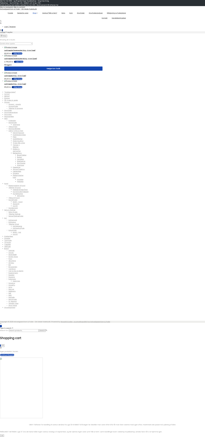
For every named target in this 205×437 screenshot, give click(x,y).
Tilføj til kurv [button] (18, 53)
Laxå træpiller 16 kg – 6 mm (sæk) (15, 84)
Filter (4, 36)
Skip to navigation (6, 7)
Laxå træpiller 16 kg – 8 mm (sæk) (15, 76)
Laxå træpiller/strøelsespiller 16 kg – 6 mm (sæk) (19, 50)
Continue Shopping (7, 355)
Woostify (64, 322)
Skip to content (19, 7)
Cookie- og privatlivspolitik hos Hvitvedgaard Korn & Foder (88, 322)
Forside (2, 32)
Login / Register (10, 27)
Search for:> (4, 330)
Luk (2, 436)
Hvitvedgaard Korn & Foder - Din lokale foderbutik (18, 9)
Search (42, 330)
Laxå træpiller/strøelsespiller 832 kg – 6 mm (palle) (20, 59)
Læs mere (19, 62)
